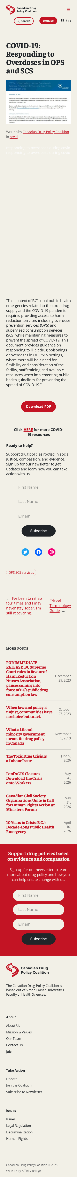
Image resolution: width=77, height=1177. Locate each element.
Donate (48, 21)
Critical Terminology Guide (60, 605)
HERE (28, 429)
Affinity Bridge (31, 1171)
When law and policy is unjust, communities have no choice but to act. (29, 712)
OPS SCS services (21, 572)
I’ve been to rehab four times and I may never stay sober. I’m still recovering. (24, 606)
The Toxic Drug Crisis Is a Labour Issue (26, 758)
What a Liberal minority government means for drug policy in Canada (25, 736)
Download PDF (38, 406)
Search (25, 21)
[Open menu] (68, 9)
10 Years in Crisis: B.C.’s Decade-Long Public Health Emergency (30, 827)
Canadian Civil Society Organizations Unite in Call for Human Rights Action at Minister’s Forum (30, 802)
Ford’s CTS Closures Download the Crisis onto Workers (24, 778)
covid (14, 136)
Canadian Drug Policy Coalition (46, 132)
